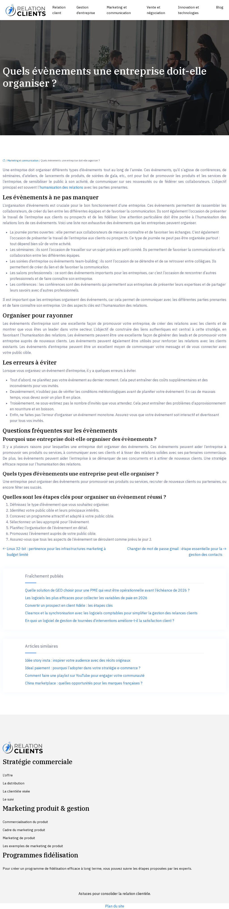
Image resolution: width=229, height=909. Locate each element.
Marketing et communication (119, 10)
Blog (219, 7)
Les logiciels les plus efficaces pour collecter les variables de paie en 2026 (86, 598)
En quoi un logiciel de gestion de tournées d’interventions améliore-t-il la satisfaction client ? (99, 620)
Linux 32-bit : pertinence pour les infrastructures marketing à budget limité (56, 551)
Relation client (59, 10)
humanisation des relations (61, 187)
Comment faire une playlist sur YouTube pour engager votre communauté (84, 675)
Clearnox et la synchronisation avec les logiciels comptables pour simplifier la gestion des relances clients (111, 613)
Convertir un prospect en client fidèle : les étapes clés (69, 605)
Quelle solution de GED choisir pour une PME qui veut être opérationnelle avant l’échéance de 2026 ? (107, 590)
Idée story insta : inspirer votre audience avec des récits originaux (77, 660)
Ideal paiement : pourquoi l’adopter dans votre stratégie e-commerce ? (82, 668)
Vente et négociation (156, 10)
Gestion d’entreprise (85, 10)
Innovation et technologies (188, 10)
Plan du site (114, 906)
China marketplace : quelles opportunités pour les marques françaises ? (83, 683)
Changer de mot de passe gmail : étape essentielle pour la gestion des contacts (174, 551)
